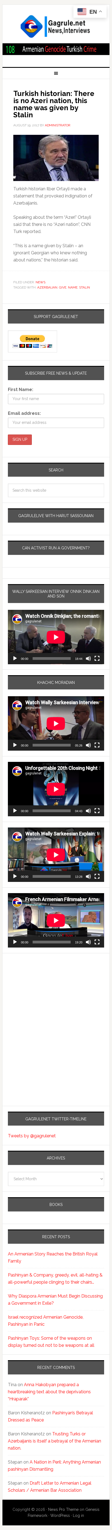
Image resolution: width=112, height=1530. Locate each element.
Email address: (24, 413)
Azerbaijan (47, 287)
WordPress (60, 1515)
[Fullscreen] (97, 658)
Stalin (84, 287)
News (40, 282)
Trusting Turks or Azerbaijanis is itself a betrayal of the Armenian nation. (54, 1441)
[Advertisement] (42, 1007)
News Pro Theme (63, 1509)
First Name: (20, 389)
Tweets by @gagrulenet (32, 1135)
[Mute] (88, 658)
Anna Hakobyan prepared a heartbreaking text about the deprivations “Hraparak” (49, 1391)
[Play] (15, 658)
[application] (56, 637)
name (72, 287)
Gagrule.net (56, 26)
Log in (78, 1515)
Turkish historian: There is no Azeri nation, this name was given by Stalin (53, 104)
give (62, 287)
